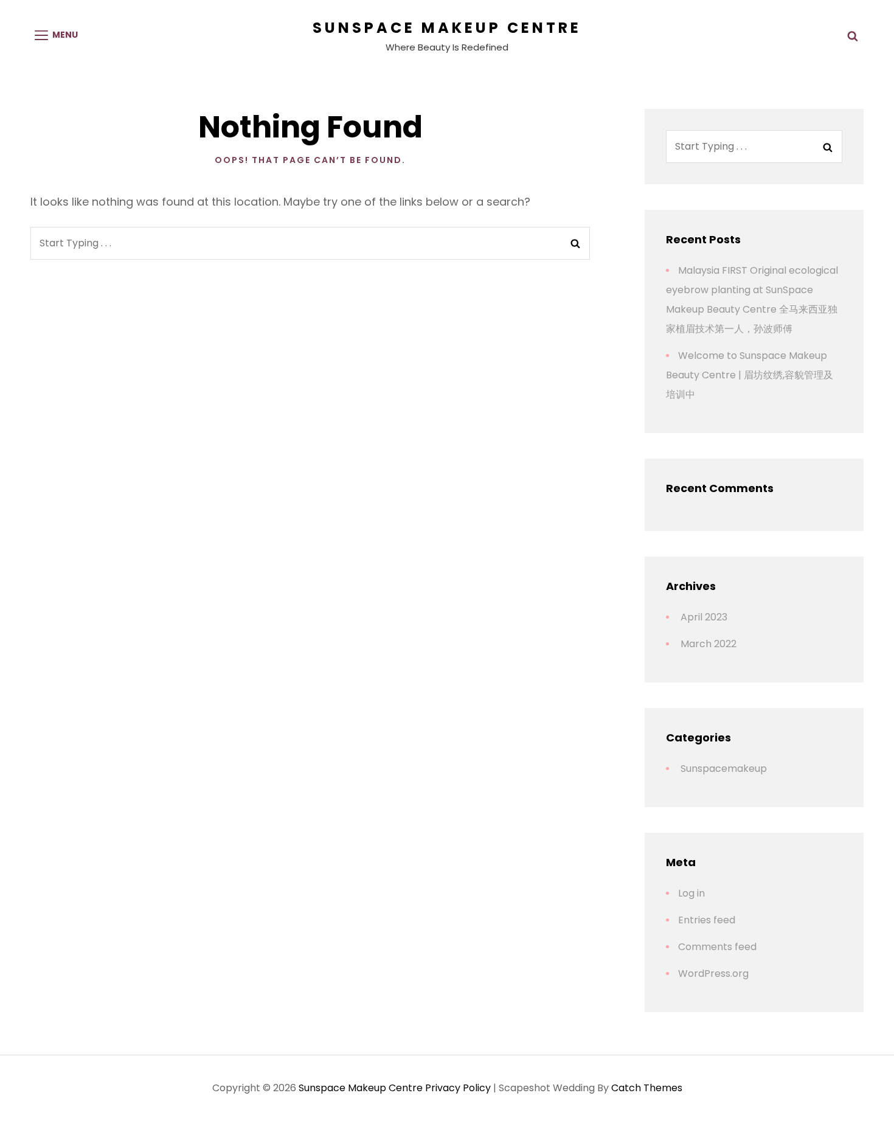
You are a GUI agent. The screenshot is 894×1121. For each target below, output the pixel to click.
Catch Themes (646, 1088)
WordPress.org (713, 973)
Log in (691, 893)
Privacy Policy (458, 1088)
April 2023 (704, 617)
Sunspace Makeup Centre (447, 28)
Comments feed (717, 947)
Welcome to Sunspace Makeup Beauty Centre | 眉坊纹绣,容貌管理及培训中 (749, 375)
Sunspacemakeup (724, 769)
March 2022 (708, 644)
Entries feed (706, 920)
